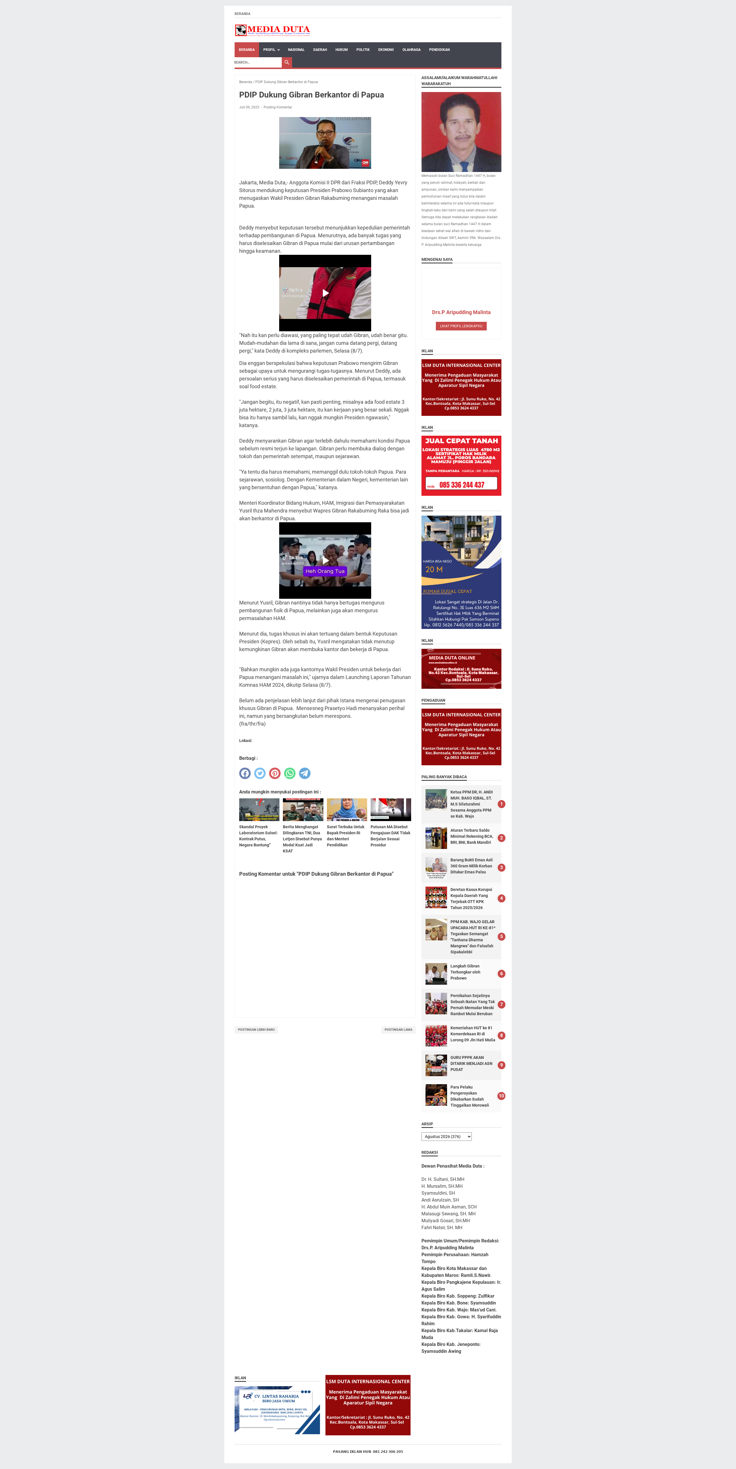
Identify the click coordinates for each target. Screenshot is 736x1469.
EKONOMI (386, 50)
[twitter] (260, 773)
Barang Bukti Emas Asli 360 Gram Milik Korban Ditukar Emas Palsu (472, 866)
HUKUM (342, 50)
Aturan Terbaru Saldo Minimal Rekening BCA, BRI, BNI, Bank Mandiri (472, 836)
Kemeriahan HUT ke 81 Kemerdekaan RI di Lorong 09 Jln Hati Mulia (473, 1034)
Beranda (242, 14)
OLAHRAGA (411, 50)
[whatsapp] (290, 773)
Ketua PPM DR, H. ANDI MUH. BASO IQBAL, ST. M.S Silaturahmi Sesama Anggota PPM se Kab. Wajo (472, 804)
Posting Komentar (278, 107)
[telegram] (304, 773)
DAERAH (320, 50)
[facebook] (245, 773)
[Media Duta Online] (273, 30)
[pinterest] (275, 773)
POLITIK (363, 50)
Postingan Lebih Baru (256, 1030)
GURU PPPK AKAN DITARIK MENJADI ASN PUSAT (471, 1063)
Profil (269, 50)
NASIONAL (296, 50)
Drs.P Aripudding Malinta (461, 312)
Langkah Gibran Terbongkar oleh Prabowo (465, 972)
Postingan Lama (398, 1030)
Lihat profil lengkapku (461, 326)
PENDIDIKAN (439, 50)
